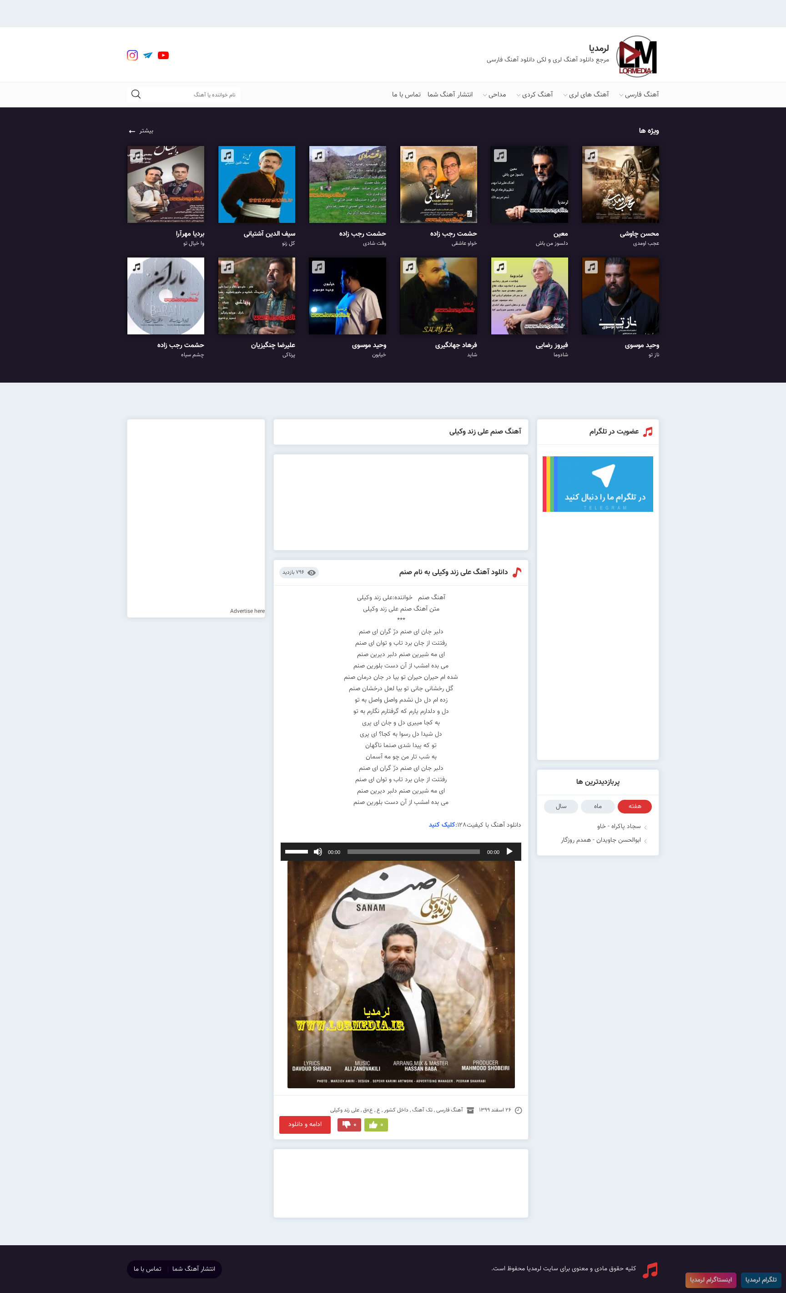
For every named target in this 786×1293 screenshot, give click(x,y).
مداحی (497, 95)
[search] (136, 95)
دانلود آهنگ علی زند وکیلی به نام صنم (453, 572)
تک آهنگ (422, 1110)
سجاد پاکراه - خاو (619, 827)
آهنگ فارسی (642, 95)
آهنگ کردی (537, 95)
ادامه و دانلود (305, 1125)
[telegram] (147, 55)
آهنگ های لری (589, 95)
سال (561, 807)
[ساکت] (317, 851)
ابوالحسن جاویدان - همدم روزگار (601, 840)
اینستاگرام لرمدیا (711, 1280)
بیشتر (146, 131)
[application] (401, 852)
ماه (598, 807)
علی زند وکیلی (344, 1110)
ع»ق (368, 1110)
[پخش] (509, 851)
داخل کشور (396, 1110)
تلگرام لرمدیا (761, 1280)
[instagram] (132, 55)
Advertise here (247, 611)
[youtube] (163, 55)
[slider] (298, 851)
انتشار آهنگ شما (450, 95)
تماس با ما (406, 95)
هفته (635, 807)
